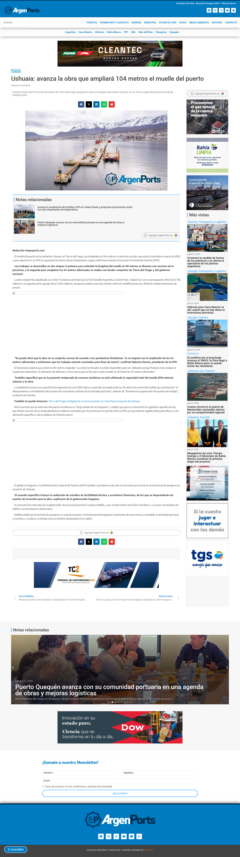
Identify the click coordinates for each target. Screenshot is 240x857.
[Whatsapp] (139, 836)
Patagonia (161, 32)
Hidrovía (99, 32)
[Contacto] (131, 836)
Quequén (174, 32)
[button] (81, 104)
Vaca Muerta (85, 32)
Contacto (231, 22)
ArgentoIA (148, 850)
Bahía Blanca (114, 32)
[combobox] (15, 22)
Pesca (183, 22)
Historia (217, 22)
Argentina (70, 32)
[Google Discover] (233, 10)
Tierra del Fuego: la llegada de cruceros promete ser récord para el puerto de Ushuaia (94, 401)
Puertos (92, 22)
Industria (150, 22)
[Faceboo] (209, 10)
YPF (126, 32)
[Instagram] (215, 10)
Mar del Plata (146, 32)
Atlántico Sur (167, 22)
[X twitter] (221, 10)
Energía (136, 22)
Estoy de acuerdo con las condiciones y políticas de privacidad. (78, 786)
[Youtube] (227, 10)
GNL (133, 32)
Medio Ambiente (199, 22)
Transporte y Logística (114, 22)
